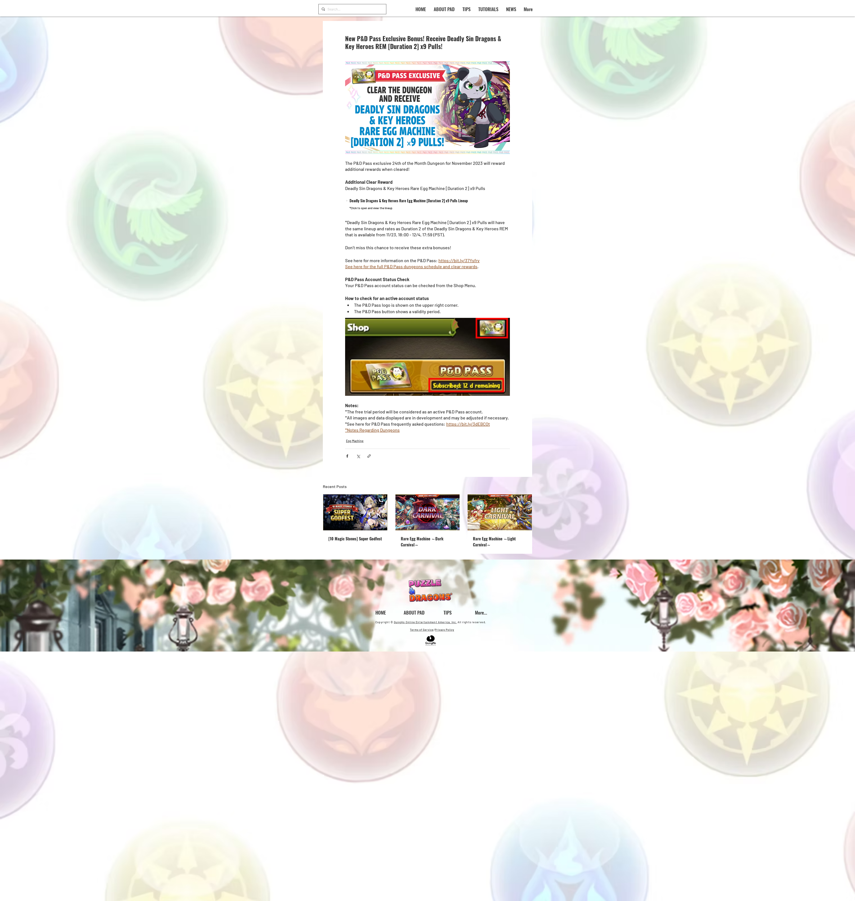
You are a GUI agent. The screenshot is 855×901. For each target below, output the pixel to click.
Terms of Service (422, 629)
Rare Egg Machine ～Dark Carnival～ (422, 542)
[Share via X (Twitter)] (358, 456)
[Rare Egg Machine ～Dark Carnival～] (427, 512)
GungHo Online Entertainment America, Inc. (425, 622)
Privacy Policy (444, 629)
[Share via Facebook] (347, 456)
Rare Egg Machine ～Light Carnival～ (494, 542)
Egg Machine (355, 441)
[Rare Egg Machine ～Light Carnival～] (500, 512)
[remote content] (427, 205)
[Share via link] (369, 456)
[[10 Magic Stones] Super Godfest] (355, 512)
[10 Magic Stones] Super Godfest (355, 538)
